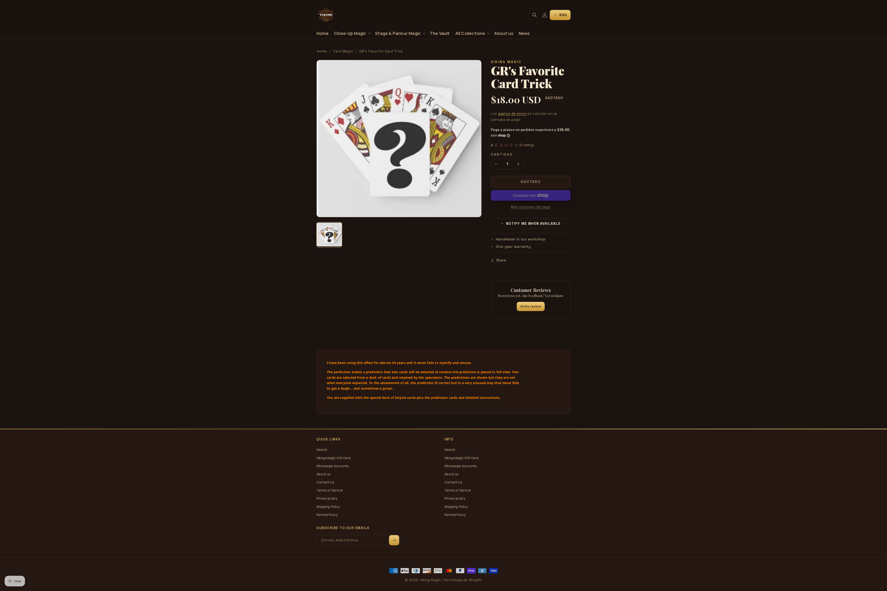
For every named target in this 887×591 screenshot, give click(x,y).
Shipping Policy (328, 506)
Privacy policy (326, 498)
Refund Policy (326, 514)
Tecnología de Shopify (462, 579)
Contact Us (325, 482)
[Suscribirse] (394, 540)
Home (322, 51)
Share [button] (501, 260)
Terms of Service (329, 490)
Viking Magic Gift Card (333, 458)
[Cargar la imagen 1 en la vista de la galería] (329, 235)
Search (321, 449)
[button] (352, 33)
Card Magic (343, 51)
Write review (530, 306)
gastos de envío (512, 113)
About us (323, 474)
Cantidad (502, 154)
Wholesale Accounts (332, 466)
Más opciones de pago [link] (530, 207)
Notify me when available (531, 223)
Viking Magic (430, 579)
